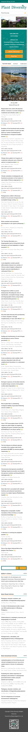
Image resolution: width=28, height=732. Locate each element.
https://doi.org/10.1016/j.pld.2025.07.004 (11, 150)
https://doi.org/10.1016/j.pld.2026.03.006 (11, 350)
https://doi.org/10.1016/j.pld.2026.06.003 (11, 540)
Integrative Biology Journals (8, 1)
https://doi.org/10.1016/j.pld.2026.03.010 (11, 188)
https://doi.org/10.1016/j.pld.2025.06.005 (11, 416)
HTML (4, 125)
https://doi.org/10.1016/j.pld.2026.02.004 (11, 374)
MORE (25, 573)
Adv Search (23, 568)
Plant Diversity (5, 13)
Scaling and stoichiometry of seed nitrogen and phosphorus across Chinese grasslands (13, 338)
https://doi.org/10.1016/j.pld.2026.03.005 (11, 283)
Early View (14, 56)
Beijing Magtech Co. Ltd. (17, 716)
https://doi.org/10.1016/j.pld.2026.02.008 (11, 437)
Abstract (5, 123)
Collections (23, 63)
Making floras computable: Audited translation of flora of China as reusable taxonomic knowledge (12, 512)
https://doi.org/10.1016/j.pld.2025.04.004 (11, 168)
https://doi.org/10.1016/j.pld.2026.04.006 (11, 461)
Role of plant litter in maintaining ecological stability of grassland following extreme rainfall (12, 405)
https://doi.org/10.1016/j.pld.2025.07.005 (11, 121)
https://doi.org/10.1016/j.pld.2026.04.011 (11, 328)
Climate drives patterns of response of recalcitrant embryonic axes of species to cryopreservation (12, 160)
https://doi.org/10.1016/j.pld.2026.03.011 (11, 233)
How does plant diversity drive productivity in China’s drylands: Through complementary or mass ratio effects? (13, 316)
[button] (3, 22)
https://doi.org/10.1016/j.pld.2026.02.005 (11, 307)
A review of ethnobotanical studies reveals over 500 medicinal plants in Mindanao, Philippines (12, 608)
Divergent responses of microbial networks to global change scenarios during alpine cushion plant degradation (13, 384)
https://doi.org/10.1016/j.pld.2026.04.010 (11, 396)
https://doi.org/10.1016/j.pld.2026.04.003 (11, 214)
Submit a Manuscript (14, 51)
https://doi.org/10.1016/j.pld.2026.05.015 (11, 525)
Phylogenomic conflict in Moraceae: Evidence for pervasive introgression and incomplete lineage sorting (12, 198)
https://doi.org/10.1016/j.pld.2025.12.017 (11, 481)
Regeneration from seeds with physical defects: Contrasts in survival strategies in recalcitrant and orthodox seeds (12, 110)
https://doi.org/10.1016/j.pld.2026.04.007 (11, 556)
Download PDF (16, 123)
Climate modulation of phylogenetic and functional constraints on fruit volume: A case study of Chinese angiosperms (12, 178)
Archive (15, 63)
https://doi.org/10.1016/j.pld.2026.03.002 (11, 255)
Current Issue (6, 63)
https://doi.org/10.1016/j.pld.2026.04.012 (11, 503)
